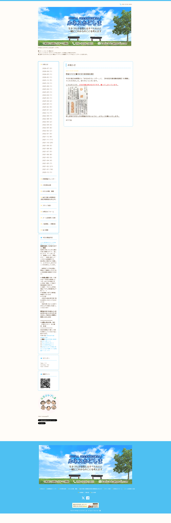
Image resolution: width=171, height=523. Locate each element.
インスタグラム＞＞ (48, 345)
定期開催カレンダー (49, 179)
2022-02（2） (47, 131)
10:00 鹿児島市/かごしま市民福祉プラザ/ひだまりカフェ (48, 243)
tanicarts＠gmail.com (47, 336)
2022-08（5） (47, 119)
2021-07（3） (47, 151)
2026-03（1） (47, 74)
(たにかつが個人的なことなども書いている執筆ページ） (48, 348)
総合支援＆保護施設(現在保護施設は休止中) (48, 198)
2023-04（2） (47, 101)
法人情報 (45, 230)
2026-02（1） (47, 77)
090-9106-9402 (51, 339)
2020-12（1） (47, 172)
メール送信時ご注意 (49, 218)
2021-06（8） (47, 154)
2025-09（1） (47, 86)
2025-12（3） (47, 80)
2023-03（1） (47, 104)
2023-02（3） (47, 107)
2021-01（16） (48, 169)
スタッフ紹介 (47, 205)
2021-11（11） (48, 140)
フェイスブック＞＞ (48, 343)
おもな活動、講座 (48, 191)
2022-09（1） (47, 116)
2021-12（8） (47, 137)
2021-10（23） (48, 143)
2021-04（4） (47, 160)
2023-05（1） (47, 98)
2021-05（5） (47, 157)
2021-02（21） (48, 166)
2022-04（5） (47, 125)
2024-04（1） (47, 95)
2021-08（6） (47, 148)
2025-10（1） (47, 83)
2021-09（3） (47, 146)
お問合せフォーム (48, 212)
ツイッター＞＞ (46, 341)
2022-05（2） (47, 122)
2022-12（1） (47, 113)
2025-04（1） (47, 89)
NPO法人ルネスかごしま (81, 510)
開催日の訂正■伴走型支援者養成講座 (80, 74)
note (43, 347)
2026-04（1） (47, 71)
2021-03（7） (47, 163)
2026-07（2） (47, 68)
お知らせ (45, 64)
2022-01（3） (47, 134)
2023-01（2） (47, 110)
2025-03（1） (47, 92)
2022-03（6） (47, 128)
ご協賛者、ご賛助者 (49, 224)
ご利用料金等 (47, 185)
